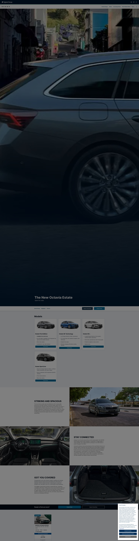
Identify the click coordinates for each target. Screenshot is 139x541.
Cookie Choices (128, 536)
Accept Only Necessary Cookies (128, 533)
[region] (128, 522)
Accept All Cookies (128, 530)
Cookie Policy (121, 528)
